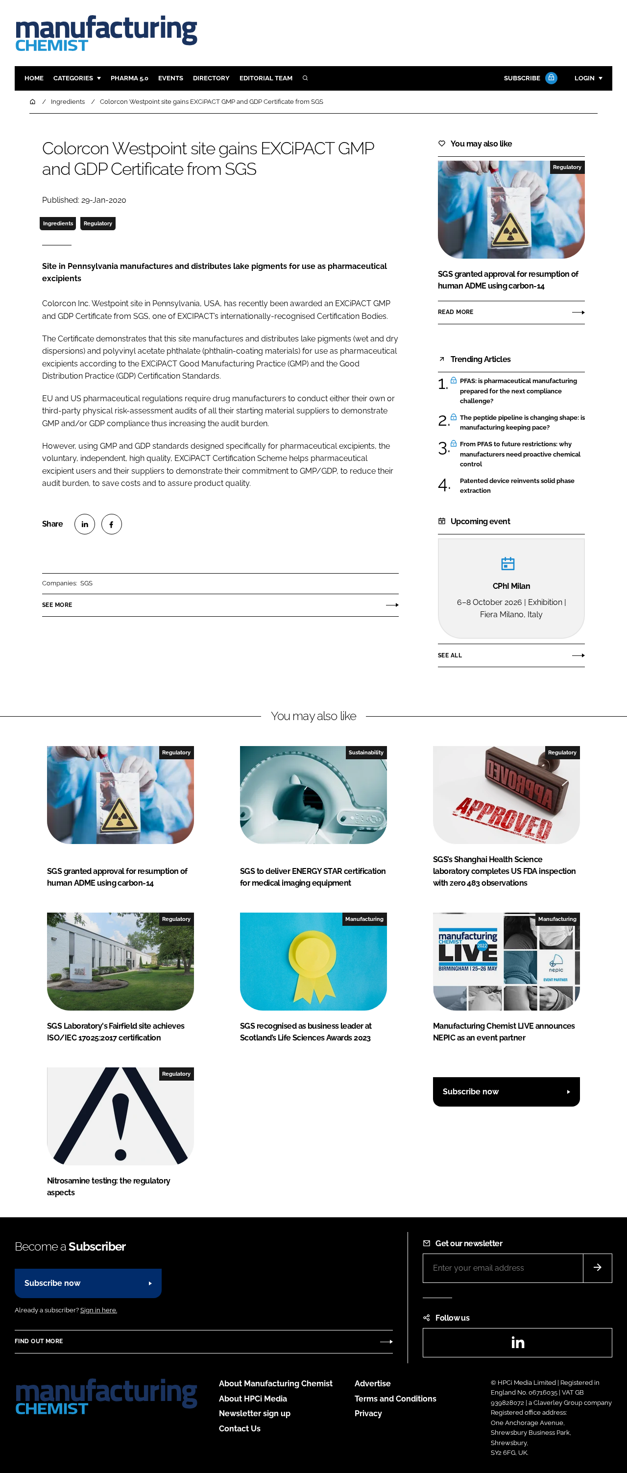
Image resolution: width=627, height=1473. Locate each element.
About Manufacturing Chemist (276, 1383)
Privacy (368, 1413)
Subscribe (522, 78)
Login (585, 78)
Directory (211, 78)
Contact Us (240, 1428)
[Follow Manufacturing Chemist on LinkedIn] (518, 1345)
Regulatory (98, 223)
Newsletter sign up (254, 1413)
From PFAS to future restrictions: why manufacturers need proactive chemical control (520, 454)
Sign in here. (98, 1310)
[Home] (33, 101)
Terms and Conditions (395, 1398)
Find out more (39, 1341)
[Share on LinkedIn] (84, 524)
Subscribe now (471, 1091)
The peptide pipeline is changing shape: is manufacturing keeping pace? (522, 423)
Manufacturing (364, 919)
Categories (73, 78)
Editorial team (266, 78)
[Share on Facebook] (111, 524)
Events (170, 78)
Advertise (373, 1383)
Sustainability (366, 752)
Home (34, 78)
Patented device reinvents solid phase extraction (517, 485)
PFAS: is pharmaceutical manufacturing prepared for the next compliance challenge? (518, 391)
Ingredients (58, 223)
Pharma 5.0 (129, 78)
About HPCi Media (253, 1398)
